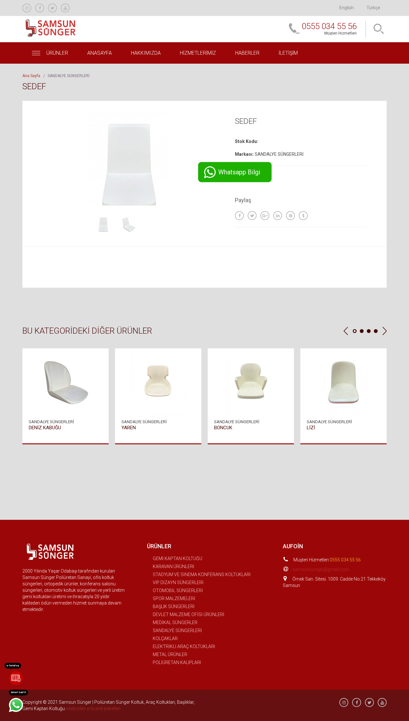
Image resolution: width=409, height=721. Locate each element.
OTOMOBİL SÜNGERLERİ (178, 590)
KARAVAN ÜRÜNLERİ (173, 566)
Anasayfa (99, 53)
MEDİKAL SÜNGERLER (175, 622)
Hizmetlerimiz (198, 53)
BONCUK (223, 428)
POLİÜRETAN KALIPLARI (177, 662)
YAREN (128, 428)
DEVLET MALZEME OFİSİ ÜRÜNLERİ (188, 614)
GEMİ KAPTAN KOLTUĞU (177, 558)
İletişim (288, 53)
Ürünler (56, 53)
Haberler (247, 53)
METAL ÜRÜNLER (170, 654)
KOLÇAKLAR (165, 638)
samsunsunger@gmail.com (320, 569)
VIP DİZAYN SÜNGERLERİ (178, 582)
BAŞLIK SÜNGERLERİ (174, 606)
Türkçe (373, 7)
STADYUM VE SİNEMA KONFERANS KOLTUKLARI (202, 574)
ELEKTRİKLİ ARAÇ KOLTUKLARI (184, 646)
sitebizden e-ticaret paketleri (93, 708)
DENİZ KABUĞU (45, 428)
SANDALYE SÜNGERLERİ (177, 630)
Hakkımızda (146, 53)
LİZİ (311, 428)
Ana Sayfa (31, 76)
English (346, 7)
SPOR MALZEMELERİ (174, 598)
